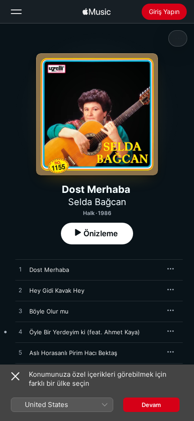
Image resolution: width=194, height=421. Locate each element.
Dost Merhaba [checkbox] (49, 269)
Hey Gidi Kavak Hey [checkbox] (56, 290)
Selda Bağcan (97, 201)
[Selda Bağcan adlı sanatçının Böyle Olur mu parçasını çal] (20, 311)
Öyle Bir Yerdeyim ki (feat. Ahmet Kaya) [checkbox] (84, 332)
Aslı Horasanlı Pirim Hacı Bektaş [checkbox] (73, 352)
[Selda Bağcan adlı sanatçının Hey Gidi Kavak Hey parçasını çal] (20, 290)
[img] (97, 12)
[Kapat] (15, 376)
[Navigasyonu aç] (16, 12)
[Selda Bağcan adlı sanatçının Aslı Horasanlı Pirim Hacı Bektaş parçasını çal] (20, 353)
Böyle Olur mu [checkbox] (49, 311)
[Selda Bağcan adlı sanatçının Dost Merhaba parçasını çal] (20, 270)
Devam (151, 404)
